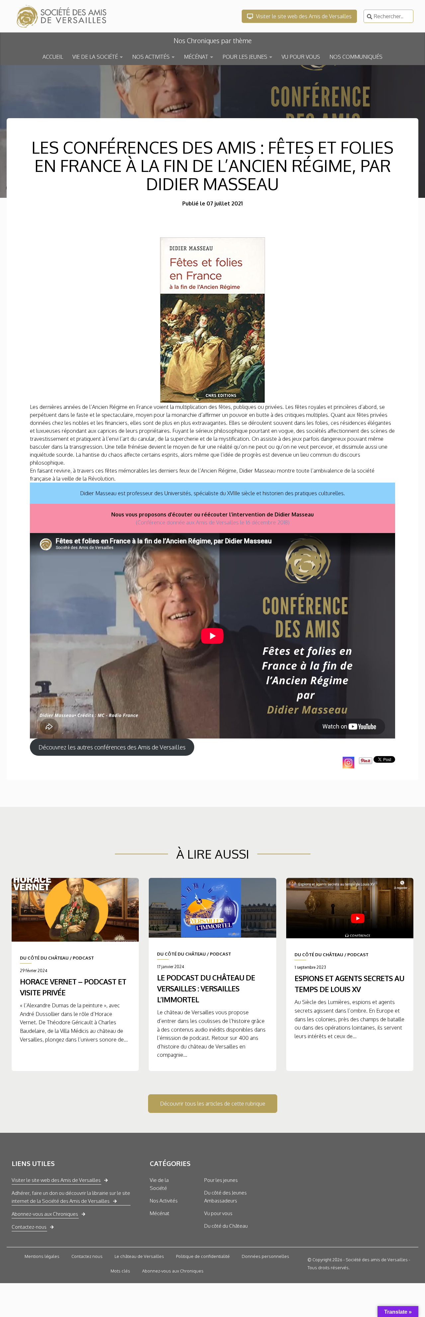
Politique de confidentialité (203, 1256)
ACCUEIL (52, 56)
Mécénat (159, 1213)
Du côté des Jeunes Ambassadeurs (225, 1197)
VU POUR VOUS (301, 56)
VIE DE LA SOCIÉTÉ (95, 56)
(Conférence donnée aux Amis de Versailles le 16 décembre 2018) (213, 522)
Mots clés (120, 1271)
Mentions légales (42, 1256)
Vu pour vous (218, 1213)
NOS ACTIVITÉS (151, 56)
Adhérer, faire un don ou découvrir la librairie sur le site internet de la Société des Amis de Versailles (71, 1197)
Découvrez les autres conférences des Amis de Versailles (112, 747)
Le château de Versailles (139, 1256)
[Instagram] (348, 762)
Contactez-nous (29, 1227)
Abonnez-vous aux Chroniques (45, 1214)
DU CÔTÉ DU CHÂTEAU (44, 958)
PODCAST (83, 958)
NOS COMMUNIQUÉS (355, 56)
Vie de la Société (159, 1184)
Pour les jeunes (221, 1180)
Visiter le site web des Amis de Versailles (303, 16)
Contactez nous (87, 1256)
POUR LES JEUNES (244, 56)
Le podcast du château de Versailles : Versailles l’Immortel (206, 988)
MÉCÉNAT (196, 56)
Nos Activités (164, 1201)
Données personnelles (265, 1256)
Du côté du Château (226, 1226)
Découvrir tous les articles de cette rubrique (212, 1103)
